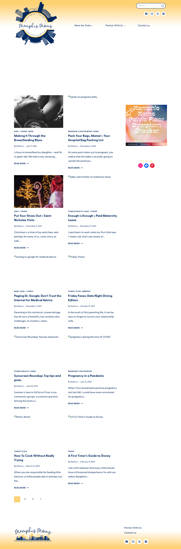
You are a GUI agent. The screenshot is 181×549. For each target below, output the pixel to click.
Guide (96, 131)
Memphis (86, 291)
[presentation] (38, 111)
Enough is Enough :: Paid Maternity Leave (92, 218)
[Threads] (158, 14)
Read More (21, 163)
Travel (71, 451)
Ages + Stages (20, 131)
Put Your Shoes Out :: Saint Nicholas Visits (32, 218)
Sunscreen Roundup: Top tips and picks (37, 378)
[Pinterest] (163, 14)
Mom (31, 131)
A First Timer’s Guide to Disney (89, 456)
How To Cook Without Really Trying (34, 458)
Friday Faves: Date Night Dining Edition (90, 298)
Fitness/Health (75, 211)
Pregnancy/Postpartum (80, 131)
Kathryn (20, 146)
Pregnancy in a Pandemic (86, 376)
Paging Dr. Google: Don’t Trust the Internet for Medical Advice (37, 298)
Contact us (144, 26)
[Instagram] (152, 14)
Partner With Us (133, 528)
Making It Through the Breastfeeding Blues (30, 138)
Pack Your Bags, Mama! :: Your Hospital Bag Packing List (89, 138)
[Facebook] (146, 14)
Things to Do (74, 291)
